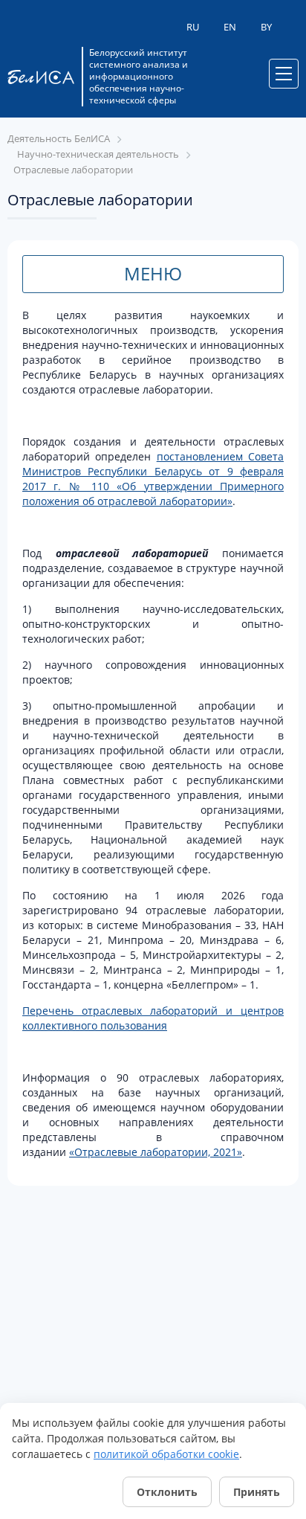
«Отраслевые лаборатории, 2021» (155, 1152)
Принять (256, 1492)
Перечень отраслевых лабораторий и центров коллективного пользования (153, 1018)
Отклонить (167, 1492)
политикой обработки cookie (166, 1454)
